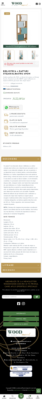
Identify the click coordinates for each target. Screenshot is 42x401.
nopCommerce (18, 390)
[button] (36, 55)
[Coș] (21, 396)
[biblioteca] (21, 29)
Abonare (36, 297)
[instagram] (40, 4)
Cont (38, 398)
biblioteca (5, 146)
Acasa (4, 398)
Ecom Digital (31, 390)
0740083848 (22, 343)
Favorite (36, 62)
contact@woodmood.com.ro (22, 341)
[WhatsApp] (38, 390)
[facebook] (37, 4)
